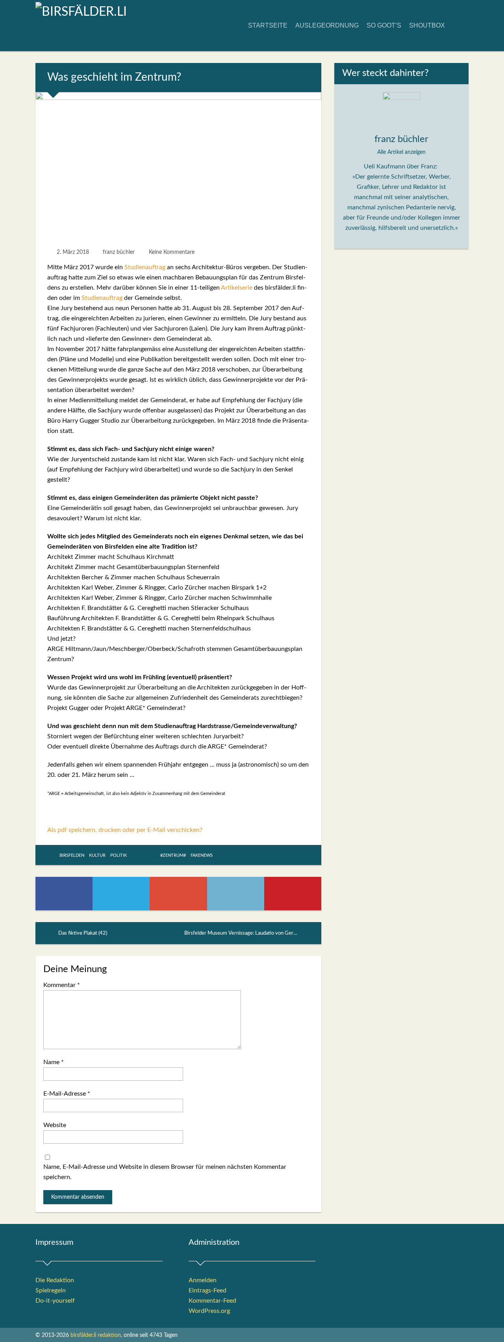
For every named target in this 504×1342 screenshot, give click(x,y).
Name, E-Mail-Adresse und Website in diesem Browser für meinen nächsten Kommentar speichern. (164, 1172)
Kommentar (61, 985)
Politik (118, 855)
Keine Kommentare (172, 252)
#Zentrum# (173, 855)
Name (53, 1062)
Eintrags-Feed (207, 1290)
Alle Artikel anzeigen (401, 152)
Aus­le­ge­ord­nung (327, 25)
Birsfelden (71, 855)
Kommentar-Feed (212, 1301)
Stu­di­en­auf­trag (144, 267)
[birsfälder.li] (81, 12)
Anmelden (203, 1280)
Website (54, 1125)
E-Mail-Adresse (66, 1094)
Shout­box (427, 25)
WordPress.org (209, 1311)
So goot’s (384, 25)
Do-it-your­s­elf (55, 1301)
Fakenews (202, 855)
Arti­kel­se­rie (236, 288)
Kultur (97, 855)
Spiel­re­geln (50, 1290)
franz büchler (119, 252)
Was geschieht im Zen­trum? (114, 77)
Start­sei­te (267, 25)
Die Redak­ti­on (54, 1280)
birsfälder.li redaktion (95, 1335)
